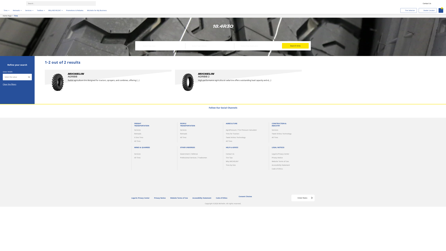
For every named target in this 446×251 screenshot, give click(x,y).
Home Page (7, 16)
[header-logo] (13, 3)
